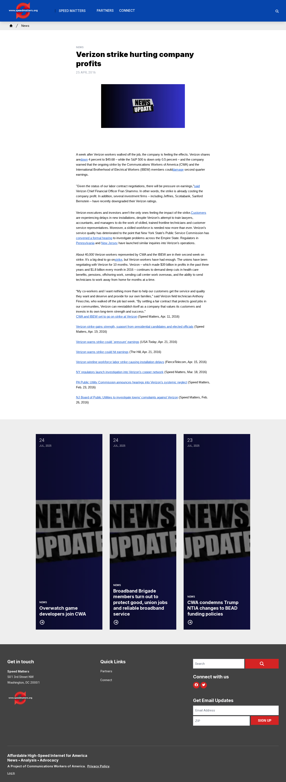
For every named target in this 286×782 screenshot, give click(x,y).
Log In (11, 773)
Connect (127, 11)
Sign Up (264, 720)
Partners (105, 11)
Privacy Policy (98, 766)
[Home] (11, 26)
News (25, 26)
